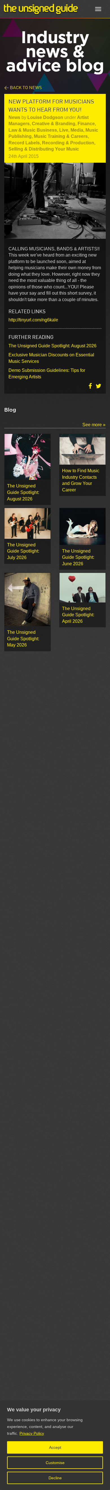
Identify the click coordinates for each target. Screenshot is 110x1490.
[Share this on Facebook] (90, 386)
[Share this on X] (98, 386)
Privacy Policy (31, 1433)
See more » (93, 424)
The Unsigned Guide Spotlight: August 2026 (52, 345)
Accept (55, 1447)
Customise (55, 1462)
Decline (55, 1478)
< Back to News (23, 87)
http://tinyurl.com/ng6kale (33, 319)
